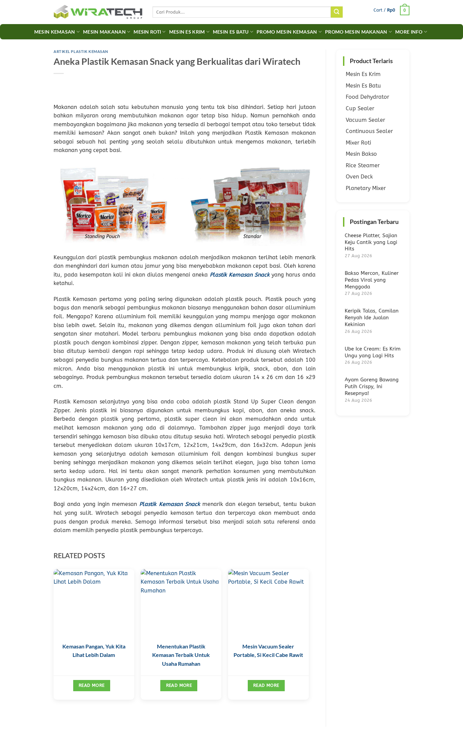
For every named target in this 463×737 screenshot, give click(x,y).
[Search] (336, 12)
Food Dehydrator (367, 97)
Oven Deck (359, 176)
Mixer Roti (358, 142)
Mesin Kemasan (54, 32)
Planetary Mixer (366, 188)
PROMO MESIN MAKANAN (356, 32)
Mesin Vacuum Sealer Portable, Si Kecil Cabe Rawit (268, 655)
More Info (409, 32)
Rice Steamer (363, 165)
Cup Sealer (360, 108)
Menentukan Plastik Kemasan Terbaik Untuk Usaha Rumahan (181, 655)
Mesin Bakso (361, 154)
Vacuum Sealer (365, 120)
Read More (91, 685)
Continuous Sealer (369, 131)
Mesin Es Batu (231, 32)
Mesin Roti (147, 32)
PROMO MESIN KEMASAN (287, 32)
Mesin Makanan (104, 32)
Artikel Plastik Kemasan (81, 51)
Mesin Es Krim (187, 32)
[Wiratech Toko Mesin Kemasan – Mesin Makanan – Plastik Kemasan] (98, 12)
